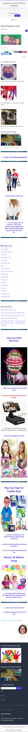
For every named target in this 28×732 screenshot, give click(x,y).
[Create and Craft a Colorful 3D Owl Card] (8, 65)
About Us (3, 695)
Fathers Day (4, 274)
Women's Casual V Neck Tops (14, 196)
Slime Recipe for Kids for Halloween (12, 126)
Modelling (4, 282)
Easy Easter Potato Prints (8, 310)
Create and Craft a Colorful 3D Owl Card (12, 81)
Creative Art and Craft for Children (14, 4)
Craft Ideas (4, 260)
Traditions (4, 291)
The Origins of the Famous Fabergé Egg (12, 313)
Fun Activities (5, 277)
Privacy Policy (19, 730)
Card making (4, 249)
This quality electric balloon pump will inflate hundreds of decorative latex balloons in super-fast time (14, 595)
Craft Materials (5, 263)
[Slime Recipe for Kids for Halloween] (8, 110)
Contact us (3, 699)
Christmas (4, 254)
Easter (3, 266)
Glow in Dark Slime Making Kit (15, 157)
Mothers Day (4, 285)
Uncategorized (5, 294)
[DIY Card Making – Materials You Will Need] (8, 86)
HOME (2, 691)
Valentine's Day (5, 296)
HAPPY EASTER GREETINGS (9, 318)
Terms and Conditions (10, 730)
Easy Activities (5, 268)
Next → (25, 57)
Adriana (4, 29)
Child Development (6, 252)
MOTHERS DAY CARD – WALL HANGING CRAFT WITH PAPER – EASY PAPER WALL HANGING (13, 323)
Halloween (4, 280)
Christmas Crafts (6, 257)
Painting (3, 288)
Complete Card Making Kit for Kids (14, 436)
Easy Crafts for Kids (7, 271)
